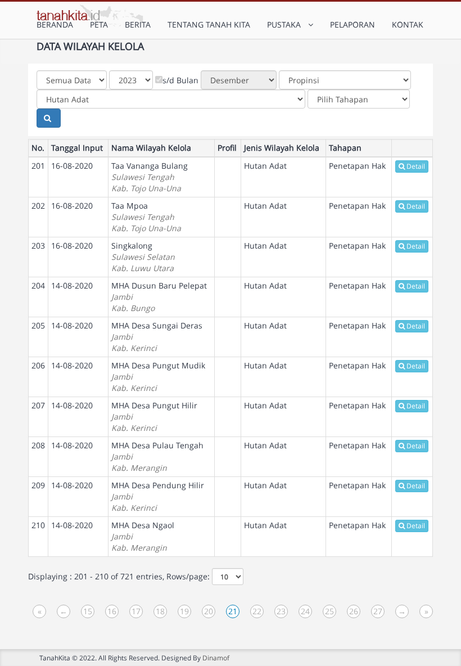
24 (305, 611)
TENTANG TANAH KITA (209, 24)
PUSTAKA (286, 24)
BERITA (138, 24)
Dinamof (215, 657)
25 (329, 611)
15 (87, 611)
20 (208, 611)
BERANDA (55, 24)
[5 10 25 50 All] (227, 576)
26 (353, 611)
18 (160, 611)
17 (136, 611)
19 (184, 611)
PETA (99, 24)
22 (256, 611)
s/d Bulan (180, 80)
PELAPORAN (352, 24)
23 (281, 611)
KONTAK (407, 24)
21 (232, 611)
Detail (415, 166)
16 (111, 611)
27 (377, 611)
